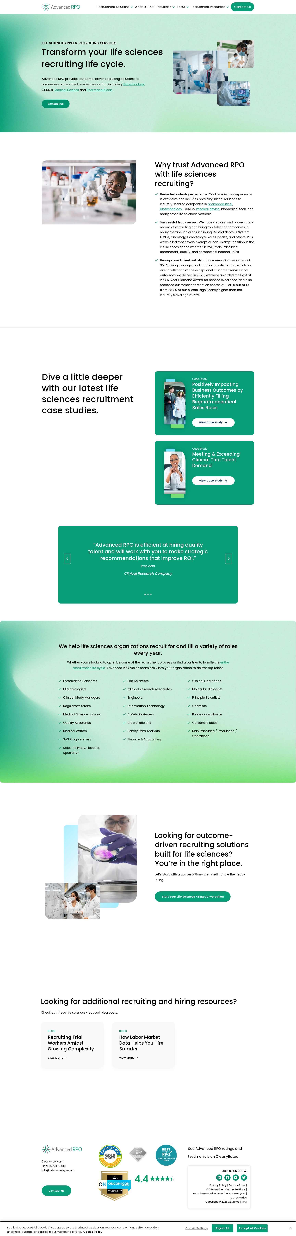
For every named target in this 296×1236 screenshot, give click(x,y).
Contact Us (242, 7)
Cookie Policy (92, 1232)
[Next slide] (228, 559)
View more (56, 1058)
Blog (52, 1031)
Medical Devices (66, 90)
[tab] (145, 594)
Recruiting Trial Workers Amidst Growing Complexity (71, 1043)
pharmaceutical (220, 204)
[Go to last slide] (67, 559)
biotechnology (171, 209)
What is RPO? (144, 7)
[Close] (290, 1228)
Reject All (222, 1228)
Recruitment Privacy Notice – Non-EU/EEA (219, 1193)
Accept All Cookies (252, 1228)
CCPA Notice (215, 1189)
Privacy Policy (217, 1185)
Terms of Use (237, 1185)
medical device (208, 209)
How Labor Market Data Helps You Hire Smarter (141, 1043)
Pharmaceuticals (100, 90)
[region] (148, 1228)
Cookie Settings (235, 1189)
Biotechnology (134, 84)
